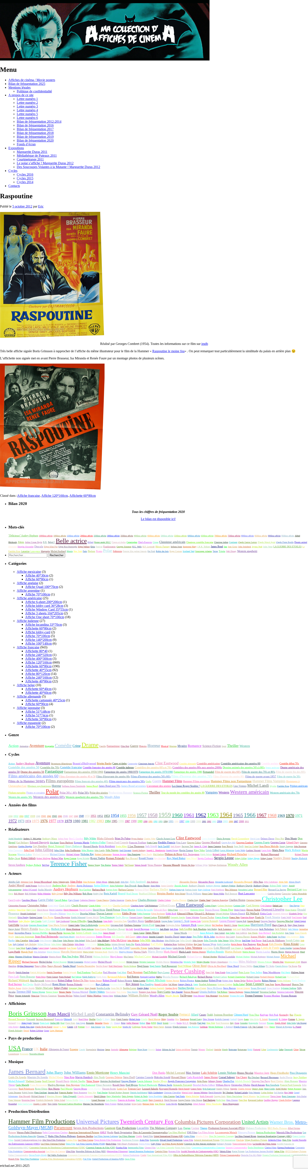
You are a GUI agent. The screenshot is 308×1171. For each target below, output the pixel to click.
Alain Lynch (26, 1023)
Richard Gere (280, 977)
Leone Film (188, 1140)
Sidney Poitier (61, 988)
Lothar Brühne (267, 1092)
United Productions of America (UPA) (108, 1159)
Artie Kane (202, 1081)
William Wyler (201, 865)
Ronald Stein (119, 1085)
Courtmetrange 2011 (30, 159)
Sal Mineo (172, 984)
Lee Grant (71, 948)
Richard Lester (254, 854)
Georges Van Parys (261, 1081)
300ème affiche (113, 536)
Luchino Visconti (253, 850)
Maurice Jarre (261, 1072)
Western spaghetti (247, 551)
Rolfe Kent (220, 1100)
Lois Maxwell (222, 947)
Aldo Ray (124, 882)
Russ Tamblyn (147, 984)
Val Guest (129, 865)
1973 (21, 821)
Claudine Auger (137, 905)
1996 (176, 821)
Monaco (201, 1049)
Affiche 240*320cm (38, 655)
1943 (54, 816)
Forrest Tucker (207, 917)
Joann (246, 1019)
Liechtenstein (272, 1049)
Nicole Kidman (129, 966)
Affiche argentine (28, 590)
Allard (194, 1014)
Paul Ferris (180, 1096)
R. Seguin (300, 1019)
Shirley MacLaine (44, 988)
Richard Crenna (252, 977)
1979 (68, 821)
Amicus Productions (266, 1132)
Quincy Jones (257, 1089)
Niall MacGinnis (116, 966)
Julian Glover (44, 944)
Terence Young (94, 865)
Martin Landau (263, 951)
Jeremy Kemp (186, 937)
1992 (155, 821)
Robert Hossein (125, 980)
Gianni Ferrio (196, 1089)
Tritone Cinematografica (230, 1155)
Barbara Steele (191, 889)
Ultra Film (70, 1151)
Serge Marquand (283, 984)
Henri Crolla (269, 1089)
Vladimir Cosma (33, 1081)
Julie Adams (56, 944)
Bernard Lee (294, 889)
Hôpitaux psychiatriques (39, 786)
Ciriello (144, 1019)
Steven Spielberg (16, 864)
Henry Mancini (120, 1072)
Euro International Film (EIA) (159, 1155)
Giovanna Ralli (117, 925)
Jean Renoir (227, 846)
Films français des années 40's (91, 781)
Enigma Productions (286, 1147)
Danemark (288, 1049)
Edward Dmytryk (39, 842)
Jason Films (130, 1159)
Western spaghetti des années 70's (85, 797)
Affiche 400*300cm (38, 658)
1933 (21, 816)
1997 (181, 821)
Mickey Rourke (203, 962)
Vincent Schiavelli (22, 996)
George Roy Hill (228, 842)
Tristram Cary (134, 1089)
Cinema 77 (42, 1136)
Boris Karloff (110, 893)
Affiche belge (26, 685)
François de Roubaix (126, 1100)
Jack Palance (281, 929)
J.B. (111, 1023)
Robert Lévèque (36, 1030)
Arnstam (168, 1027)
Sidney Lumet (266, 858)
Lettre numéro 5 (27, 114)
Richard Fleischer (237, 854)
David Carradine (56, 910)
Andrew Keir (59, 885)
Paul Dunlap (102, 1092)
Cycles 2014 (25, 182)
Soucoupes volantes (203, 551)
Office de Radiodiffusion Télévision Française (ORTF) (196, 1155)
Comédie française (71, 767)
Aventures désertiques (61, 763)
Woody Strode (172, 995)
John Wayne (235, 940)
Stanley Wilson (222, 1089)
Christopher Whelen (240, 1085)
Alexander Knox (206, 882)
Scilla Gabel (239, 984)
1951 (93, 815)
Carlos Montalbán (299, 893)
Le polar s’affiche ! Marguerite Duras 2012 (45, 163)
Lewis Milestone (227, 850)
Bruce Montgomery (231, 1104)
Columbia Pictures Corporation (208, 1122)
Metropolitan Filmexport (117, 1151)
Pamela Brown (281, 966)
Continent (233, 542)
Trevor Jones (275, 1096)
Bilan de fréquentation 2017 (35, 129)
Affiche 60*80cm (36, 579)
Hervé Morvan (154, 1019)
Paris (85, 551)
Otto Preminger (133, 854)
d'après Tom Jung (27, 1027)
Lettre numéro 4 (27, 110)
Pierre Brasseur (27, 976)
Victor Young (92, 1081)
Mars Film (286, 1140)
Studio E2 (127, 1027)
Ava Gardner (85, 889)
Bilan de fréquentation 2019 (35, 136)
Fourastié (30, 1019)
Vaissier (35, 1023)
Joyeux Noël (257, 546)
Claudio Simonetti (85, 1096)
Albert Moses (101, 882)
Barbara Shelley (159, 889)
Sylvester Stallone (288, 988)
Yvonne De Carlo (237, 996)
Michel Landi (258, 785)
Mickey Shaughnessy (219, 962)
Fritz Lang (181, 842)
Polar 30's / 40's (68, 792)
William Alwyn (223, 1085)
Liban (263, 1049)
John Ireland (80, 940)
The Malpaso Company (163, 1128)
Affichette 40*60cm (38, 692)
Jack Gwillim (185, 929)
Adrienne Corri (27, 882)
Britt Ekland (180, 893)
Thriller (233, 746)
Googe (240, 1019)
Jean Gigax (80, 1023)
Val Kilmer (222, 992)
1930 (10, 816)
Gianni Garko (74, 925)
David (159, 1023)
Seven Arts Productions (88, 1128)
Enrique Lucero (36, 917)
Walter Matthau (94, 995)
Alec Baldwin (152, 882)
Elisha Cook (266, 913)
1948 (76, 816)
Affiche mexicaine (29, 571)
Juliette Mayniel (118, 944)
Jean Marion (160, 1104)
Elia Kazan (54, 842)
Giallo (148, 781)
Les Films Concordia (165, 1147)
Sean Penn (269, 984)
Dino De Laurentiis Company (221, 1136)
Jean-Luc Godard (252, 846)
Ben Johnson (231, 889)
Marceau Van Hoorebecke (93, 1104)
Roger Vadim (97, 858)
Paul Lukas (97, 972)
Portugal (256, 1049)
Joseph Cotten (293, 940)
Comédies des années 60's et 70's (153, 767)
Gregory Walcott (204, 925)
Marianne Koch (100, 952)
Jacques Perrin (55, 933)
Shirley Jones (14, 988)
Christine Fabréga (253, 900)
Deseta (106, 1023)
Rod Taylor (28, 984)
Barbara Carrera (126, 889)
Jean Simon (96, 1027)
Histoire (143, 746)
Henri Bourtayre (80, 1092)
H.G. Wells (137, 546)
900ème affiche (274, 536)
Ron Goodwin (272, 1085)
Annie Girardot (167, 885)
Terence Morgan (38, 992)
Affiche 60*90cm (36, 704)
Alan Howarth (24, 1096)
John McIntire (133, 940)
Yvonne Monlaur (272, 995)
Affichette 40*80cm (38, 681)
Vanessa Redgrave (235, 992)
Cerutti (70, 1027)
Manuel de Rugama (284, 1027)
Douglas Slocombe (26, 546)
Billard (90, 542)
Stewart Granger (243, 988)
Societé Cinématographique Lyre (27, 1140)
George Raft (241, 921)
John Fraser (57, 940)
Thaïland (209, 1049)
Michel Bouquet (60, 962)
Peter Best (243, 1100)
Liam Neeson (166, 948)
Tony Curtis (164, 991)
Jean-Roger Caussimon (85, 937)
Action (13, 746)
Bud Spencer (231, 893)
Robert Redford (201, 980)
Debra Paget (173, 910)
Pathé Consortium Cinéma (55, 1132)
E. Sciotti (264, 1019)
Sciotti (165, 1023)
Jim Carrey (230, 937)
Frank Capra (152, 842)
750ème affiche (234, 536)
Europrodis (154, 1140)
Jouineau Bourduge (223, 1014)
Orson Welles (246, 966)
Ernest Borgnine (62, 917)
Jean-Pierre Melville (269, 846)
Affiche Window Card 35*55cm (46, 609)
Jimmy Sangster (286, 846)
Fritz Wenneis (254, 1092)
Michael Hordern (210, 956)
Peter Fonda (220, 972)
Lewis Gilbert (212, 850)
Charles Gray (192, 900)
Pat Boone (293, 966)
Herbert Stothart (124, 1104)
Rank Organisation (123, 1132)
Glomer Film (150, 1147)
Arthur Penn (63, 838)
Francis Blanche (222, 917)
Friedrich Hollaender (44, 1100)
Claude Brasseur (79, 905)
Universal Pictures (97, 1121)
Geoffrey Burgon (271, 1100)
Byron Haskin (137, 838)
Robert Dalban (65, 980)
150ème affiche (73, 536)
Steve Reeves (229, 988)
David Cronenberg (240, 838)
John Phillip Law (172, 940)
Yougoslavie (91, 1049)
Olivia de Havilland (216, 966)
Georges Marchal (285, 921)
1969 (281, 816)
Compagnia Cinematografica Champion (208, 1147)
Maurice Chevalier (40, 956)
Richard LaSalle (241, 1092)
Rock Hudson (298, 980)
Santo (195, 984)
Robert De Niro (81, 980)
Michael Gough (177, 956)
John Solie (291, 1023)
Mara (148, 1023)
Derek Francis (240, 910)
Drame (90, 744)
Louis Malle (240, 850)
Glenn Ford (148, 925)
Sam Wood (191, 858)
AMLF (103, 1132)
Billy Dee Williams (73, 893)
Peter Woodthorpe (271, 972)
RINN (153, 1023)
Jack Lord (237, 929)
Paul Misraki (67, 1089)
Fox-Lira (240, 1140)
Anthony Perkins (228, 885)
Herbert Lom (58, 928)
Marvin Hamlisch (84, 1077)
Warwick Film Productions (289, 1132)
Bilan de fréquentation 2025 (26, 83)
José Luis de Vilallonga (274, 940)
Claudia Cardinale (121, 905)
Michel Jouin (134, 1019)
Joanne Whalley (258, 936)
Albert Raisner (199, 1104)
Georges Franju (262, 842)
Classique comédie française (199, 542)
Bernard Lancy (196, 1019)
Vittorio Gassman (48, 995)
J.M (75, 1027)
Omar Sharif (233, 966)
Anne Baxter (143, 885)
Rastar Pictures (238, 1151)
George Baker (167, 921)
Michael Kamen (37, 1096)
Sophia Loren (129, 988)
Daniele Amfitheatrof (139, 1092)
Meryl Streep (116, 956)
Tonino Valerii (118, 865)
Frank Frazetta (122, 1019)
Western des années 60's (49, 797)
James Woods (180, 933)
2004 (219, 821)
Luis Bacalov (111, 1100)
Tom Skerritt (132, 992)
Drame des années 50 (32, 771)
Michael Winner (73, 854)
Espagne (74, 1049)
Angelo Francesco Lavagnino (182, 1081)
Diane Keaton (290, 910)
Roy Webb (288, 1092)
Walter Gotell (79, 995)
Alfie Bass (258, 882)
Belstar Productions (131, 1155)
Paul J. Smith (142, 1100)
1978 (60, 821)
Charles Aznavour (117, 900)
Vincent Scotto (109, 1089)
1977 (52, 821)
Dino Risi (279, 838)
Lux (180, 1128)
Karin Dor (130, 944)
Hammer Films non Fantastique (231, 781)
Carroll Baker (60, 900)
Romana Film (174, 1151)
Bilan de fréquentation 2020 (35, 140)
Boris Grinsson (27, 1013)
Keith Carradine (223, 944)
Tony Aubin (52, 1104)
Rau (291, 1014)
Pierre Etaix (70, 1023)
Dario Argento (223, 838)
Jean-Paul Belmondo (46, 936)
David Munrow (249, 1096)
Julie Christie (68, 944)
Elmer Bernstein (104, 1085)
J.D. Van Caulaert (255, 1027)
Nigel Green (143, 966)
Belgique (133, 1049)
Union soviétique (183, 1049)
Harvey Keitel (14, 929)
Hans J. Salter (85, 1100)
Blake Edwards (105, 838)
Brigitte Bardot (104, 763)
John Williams (75, 1072)
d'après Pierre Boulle (285, 542)
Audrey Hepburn (25, 763)
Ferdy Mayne (122, 917)
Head (62, 1023)
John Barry (54, 1072)
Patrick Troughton (54, 972)
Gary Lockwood (63, 921)
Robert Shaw (227, 980)
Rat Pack (151, 551)
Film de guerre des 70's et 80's (258, 771)
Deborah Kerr (160, 909)
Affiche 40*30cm (36, 575)
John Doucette (46, 940)
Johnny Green (215, 1081)
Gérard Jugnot (300, 921)
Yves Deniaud (199, 996)
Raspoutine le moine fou (168, 351)
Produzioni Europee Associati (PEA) (226, 1128)
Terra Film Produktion (29, 1159)
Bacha (179, 1023)
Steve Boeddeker (156, 1096)
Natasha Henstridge (85, 966)
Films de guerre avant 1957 (260, 776)
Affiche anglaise (27, 583)
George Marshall (211, 842)
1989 (139, 821)
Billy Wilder (90, 838)
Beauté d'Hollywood (84, 763)
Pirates (99, 551)
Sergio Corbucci (205, 858)
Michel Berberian (215, 1027)
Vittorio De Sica (187, 865)
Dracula (38, 546)
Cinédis (139, 1136)
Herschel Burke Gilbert (204, 1085)
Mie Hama (233, 962)
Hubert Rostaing (295, 1089)
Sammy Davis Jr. (185, 984)
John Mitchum (157, 940)
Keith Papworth (206, 1096)
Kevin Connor (186, 850)
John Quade (186, 940)
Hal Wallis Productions (57, 1155)
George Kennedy (210, 921)
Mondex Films (202, 1136)
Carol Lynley (14, 900)
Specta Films (144, 1144)
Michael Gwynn (194, 956)
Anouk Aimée (181, 885)
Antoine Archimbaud (110, 1081)
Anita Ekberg (101, 885)
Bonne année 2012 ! (102, 542)
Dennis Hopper (212, 909)
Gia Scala (24, 925)
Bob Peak (273, 1014)
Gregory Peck (189, 925)
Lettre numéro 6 (27, 118)
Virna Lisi (35, 996)
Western (244, 746)
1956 (131, 815)
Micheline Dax (176, 962)
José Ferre (246, 940)
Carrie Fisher (46, 900)
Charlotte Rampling (219, 900)
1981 (84, 821)
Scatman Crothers (224, 984)
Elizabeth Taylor (296, 913)
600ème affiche (194, 536)
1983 (100, 821)
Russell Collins (161, 984)
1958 (153, 815)
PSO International (228, 1140)
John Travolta (210, 940)
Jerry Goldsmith (141, 1072)
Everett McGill (92, 917)
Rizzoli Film (13, 1159)
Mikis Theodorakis (214, 1104)
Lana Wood (20, 948)
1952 (100, 815)
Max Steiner (193, 1072)
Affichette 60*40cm (38, 689)
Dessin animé (300, 542)
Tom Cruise (121, 992)
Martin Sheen (277, 951)
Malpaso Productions (256, 1128)
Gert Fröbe (13, 925)
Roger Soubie (168, 1014)
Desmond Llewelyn (272, 909)
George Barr (117, 1027)
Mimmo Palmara (265, 962)
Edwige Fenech (237, 913)
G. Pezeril (297, 1027)
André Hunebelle (15, 838)
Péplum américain (299, 786)
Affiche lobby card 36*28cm (44, 605)
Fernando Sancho (178, 917)
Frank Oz (259, 917)
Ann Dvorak (130, 885)
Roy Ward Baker (176, 858)
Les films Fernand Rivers (245, 1136)
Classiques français (146, 763)
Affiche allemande (29, 696)
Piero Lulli (13, 976)
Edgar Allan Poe (51, 546)
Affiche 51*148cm (37, 711)
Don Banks (158, 1072)
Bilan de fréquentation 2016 (35, 125)
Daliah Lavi (277, 905)
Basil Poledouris (26, 1089)
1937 (26, 816)
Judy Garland (18, 944)
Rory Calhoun (102, 984)
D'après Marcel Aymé (266, 542)
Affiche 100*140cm (38, 643)
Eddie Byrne (129, 913)
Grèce (281, 1049)
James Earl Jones (124, 932)
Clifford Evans (167, 905)
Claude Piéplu (95, 905)
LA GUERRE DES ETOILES (287, 546)
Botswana (233, 1049)
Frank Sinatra (272, 917)
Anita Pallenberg (117, 885)
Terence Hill (23, 991)
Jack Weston (293, 929)
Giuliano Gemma (132, 925)
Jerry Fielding (300, 1077)
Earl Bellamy (22, 842)
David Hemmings (70, 910)
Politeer (81, 1027)
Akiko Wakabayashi (61, 882)
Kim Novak (262, 944)
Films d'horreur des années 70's (191, 776)
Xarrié (75, 1019)
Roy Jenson (132, 984)
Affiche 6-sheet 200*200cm (43, 602)
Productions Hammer (120, 792)
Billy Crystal (57, 893)
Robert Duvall (110, 980)
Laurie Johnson (144, 1081)
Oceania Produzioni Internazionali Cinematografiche (284, 1155)
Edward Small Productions (171, 1140)
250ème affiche (100, 536)
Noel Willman (185, 966)
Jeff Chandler (118, 936)
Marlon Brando (215, 951)
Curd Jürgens (253, 905)
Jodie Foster (272, 937)
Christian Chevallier (172, 1092)
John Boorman (300, 846)
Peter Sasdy (146, 854)
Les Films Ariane (206, 1132)
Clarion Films (271, 1147)
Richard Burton (205, 976)
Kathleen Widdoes (185, 944)
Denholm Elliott (197, 910)
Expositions (16, 148)
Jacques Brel (53, 1092)
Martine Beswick (292, 952)
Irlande (225, 1049)
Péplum (91, 551)
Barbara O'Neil (142, 889)
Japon (107, 1049)
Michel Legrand (175, 1072)
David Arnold (184, 1089)
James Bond (217, 546)
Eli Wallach (252, 913)
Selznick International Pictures (207, 1140)
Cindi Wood (53, 905)
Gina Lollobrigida (89, 925)
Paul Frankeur (84, 972)
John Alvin (254, 1019)
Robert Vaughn (253, 980)
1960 (177, 815)
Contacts (14, 186)
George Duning (128, 1081)
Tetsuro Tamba (65, 992)
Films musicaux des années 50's (127, 781)
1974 (28, 821)
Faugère (172, 1023)
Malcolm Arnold (162, 1077)
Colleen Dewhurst (225, 905)
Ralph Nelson (206, 854)
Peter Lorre (244, 972)
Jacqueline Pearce (22, 933)
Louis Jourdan (286, 948)
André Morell (16, 885)
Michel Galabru (90, 962)
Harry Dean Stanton (296, 925)
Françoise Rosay (247, 917)
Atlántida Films (274, 1140)
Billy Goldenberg (155, 1092)
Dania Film (70, 1144)
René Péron (83, 1019)
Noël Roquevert (169, 966)
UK (36, 1049)
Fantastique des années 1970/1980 (156, 771)
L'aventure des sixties (159, 786)
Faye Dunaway (107, 917)
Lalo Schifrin (209, 1072)
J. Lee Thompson (136, 846)
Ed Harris (117, 913)
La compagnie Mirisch (226, 1132)
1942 (49, 816)
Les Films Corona (85, 1140)
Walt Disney (231, 551)
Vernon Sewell (141, 865)
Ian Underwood (263, 1096)
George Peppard (227, 921)
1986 (121, 821)
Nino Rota (69, 1077)
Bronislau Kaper (28, 1100)
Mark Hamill (171, 951)
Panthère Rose (283, 786)
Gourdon (170, 1019)
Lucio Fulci (266, 850)
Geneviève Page (120, 921)
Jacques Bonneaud (45, 1019)
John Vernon (223, 940)
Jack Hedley (212, 929)
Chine (296, 1049)
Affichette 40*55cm (38, 670)
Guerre (134, 746)
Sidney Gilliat (241, 858)
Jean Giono (232, 546)
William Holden (138, 995)
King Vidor (199, 850)
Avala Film (144, 1140)
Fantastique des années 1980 (188, 771)
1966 (250, 815)
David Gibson (100, 1096)
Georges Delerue (114, 1077)
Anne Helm (155, 885)
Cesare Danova (102, 900)
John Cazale (34, 940)
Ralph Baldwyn (89, 977)
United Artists (255, 1122)
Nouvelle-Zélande (36, 1054)
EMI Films (192, 1132)
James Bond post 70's (109, 786)
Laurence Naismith (58, 948)
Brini (123, 1023)
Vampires (211, 792)
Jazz (225, 546)
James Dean (97, 933)
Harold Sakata (244, 925)
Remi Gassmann (289, 1096)
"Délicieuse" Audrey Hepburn (23, 535)
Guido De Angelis (17, 1077)
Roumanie (24, 1054)
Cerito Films (189, 1136)
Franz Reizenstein (38, 1085)
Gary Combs (36, 921)
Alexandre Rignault (243, 882)
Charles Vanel (205, 900)
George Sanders (268, 921)
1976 (44, 821)
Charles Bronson (147, 900)
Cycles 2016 (25, 174)
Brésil (249, 1049)
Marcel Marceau (53, 952)
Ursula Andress (207, 991)
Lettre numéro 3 (27, 106)
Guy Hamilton (40, 846)
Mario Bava (278, 850)
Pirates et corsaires (35, 792)
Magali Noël (27, 951)
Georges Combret (244, 842)
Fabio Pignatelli (69, 1096)
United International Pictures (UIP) (168, 1136)
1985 (114, 821)
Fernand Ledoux (150, 917)
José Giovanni (125, 850)
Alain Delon (76, 881)
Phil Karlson (158, 854)
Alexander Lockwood (224, 882)
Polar (107, 550)
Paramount (63, 1127)
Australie (114, 1049)
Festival (99, 546)
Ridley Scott (14, 858)
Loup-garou (35, 551)
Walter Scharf (59, 1100)
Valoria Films (225, 1151)
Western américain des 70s (285, 792)
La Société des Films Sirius (264, 1144)
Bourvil (122, 893)
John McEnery (103, 940)
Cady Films (156, 1144)
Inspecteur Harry (190, 546)
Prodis (110, 1132)
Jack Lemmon (225, 929)
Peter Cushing (187, 971)
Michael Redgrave (258, 956)
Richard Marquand (270, 854)
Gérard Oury (292, 842)
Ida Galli (129, 929)
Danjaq (186, 1128)
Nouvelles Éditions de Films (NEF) (91, 1151)
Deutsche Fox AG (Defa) (251, 1155)
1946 (65, 816)
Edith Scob (171, 913)
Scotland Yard (188, 551)
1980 (76, 821)
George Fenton (184, 1100)
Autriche (217, 1049)
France (27, 1049)
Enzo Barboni (66, 842)
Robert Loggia (139, 980)
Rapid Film (148, 1136)
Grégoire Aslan (173, 925)
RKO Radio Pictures (277, 1128)
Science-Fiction (211, 746)
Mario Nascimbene (234, 1096)
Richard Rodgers (185, 1104)
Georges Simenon (123, 546)
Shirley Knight (28, 988)
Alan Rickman (89, 882)
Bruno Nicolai (245, 1072)
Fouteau (291, 1019)
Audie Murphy (45, 889)
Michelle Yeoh (190, 962)
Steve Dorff (129, 1077)
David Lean (255, 838)
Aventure (36, 745)
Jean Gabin (230, 933)
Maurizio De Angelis (37, 1077)
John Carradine (22, 940)
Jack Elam (174, 929)
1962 (200, 815)
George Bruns (80, 1089)
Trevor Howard (191, 992)
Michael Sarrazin (30, 962)
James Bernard (26, 1071)
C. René (63, 1027)
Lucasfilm (143, 1128)
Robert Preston (187, 980)
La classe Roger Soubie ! (186, 785)
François (59, 1019)
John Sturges (112, 850)
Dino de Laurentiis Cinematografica (150, 1132)
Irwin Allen (121, 846)
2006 (231, 821)
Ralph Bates (101, 977)
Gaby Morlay (24, 921)
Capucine (286, 893)
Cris (103, 1027)
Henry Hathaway (73, 846)
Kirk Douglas (276, 944)
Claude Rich (106, 905)
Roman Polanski (115, 858)
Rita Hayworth (37, 980)
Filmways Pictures (246, 1132)
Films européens (60, 780)
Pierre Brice (41, 977)
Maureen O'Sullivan (23, 956)
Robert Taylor (240, 980)
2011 (247, 821)
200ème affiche (86, 536)
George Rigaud (253, 921)
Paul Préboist (150, 972)
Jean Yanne (289, 933)
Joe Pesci (282, 937)
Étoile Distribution (256, 1147)
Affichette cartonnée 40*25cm (45, 700)
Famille (102, 746)
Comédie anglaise (270, 763)
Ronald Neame (146, 858)
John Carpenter (15, 850)
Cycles (12, 170)
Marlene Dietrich (199, 952)
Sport (224, 746)
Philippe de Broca (173, 854)
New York (78, 551)
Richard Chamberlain (237, 977)
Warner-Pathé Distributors (29, 1132)
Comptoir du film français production (200, 1144)
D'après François (240, 1027)
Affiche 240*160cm (38, 677)
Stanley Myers (160, 1081)
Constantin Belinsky (113, 1014)
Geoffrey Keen (136, 921)
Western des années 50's (20, 797)
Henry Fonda (29, 928)
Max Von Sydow (70, 956)
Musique (173, 746)
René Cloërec (277, 1081)
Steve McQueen (214, 988)
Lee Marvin (96, 948)
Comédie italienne (125, 767)
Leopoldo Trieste (139, 948)
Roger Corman (176, 551)
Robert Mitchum (156, 980)
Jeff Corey (131, 936)
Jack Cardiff (164, 846)
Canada (82, 1049)
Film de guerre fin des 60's (290, 771)
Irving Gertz (137, 1104)
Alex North (99, 1077)
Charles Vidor (149, 838)
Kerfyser (264, 1014)
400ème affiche (140, 536)
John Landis (99, 850)
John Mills (145, 940)
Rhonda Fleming (171, 976)
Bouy (87, 1027)
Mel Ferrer (86, 956)
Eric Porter (48, 917)
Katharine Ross (170, 944)
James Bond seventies (133, 786)
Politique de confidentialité (34, 91)
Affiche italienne (28, 621)
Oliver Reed (199, 965)
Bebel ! (51, 542)
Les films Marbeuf (177, 1132)
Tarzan (215, 551)
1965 (238, 815)
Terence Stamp (52, 992)
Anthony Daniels (197, 885)
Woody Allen (112, 797)
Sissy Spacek (90, 988)
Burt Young (261, 893)
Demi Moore (184, 910)
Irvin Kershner (107, 846)
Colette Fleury (210, 905)
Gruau (46, 1030)
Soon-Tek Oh (116, 988)
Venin (113, 1019)
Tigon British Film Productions (107, 1140)
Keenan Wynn (209, 944)
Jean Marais (253, 933)
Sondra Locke (103, 988)
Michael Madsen (243, 956)
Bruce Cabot (207, 893)
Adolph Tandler (77, 1081)
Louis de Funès (270, 947)
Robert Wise (57, 858)
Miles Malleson (248, 961)
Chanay (117, 1023)
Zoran (236, 1023)
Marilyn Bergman (56, 1085)
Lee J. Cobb (84, 947)
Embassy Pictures (224, 1144)
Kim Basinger (249, 944)
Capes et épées (119, 542)
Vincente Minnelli (171, 865)
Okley (163, 1019)
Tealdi (210, 1014)
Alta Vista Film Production (53, 1140)
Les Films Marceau (127, 1136)
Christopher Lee (282, 898)
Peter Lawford (232, 972)
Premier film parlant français (135, 551)
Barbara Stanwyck (176, 889)
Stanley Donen (282, 858)
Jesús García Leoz (25, 1104)
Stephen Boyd (171, 988)
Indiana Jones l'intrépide (73, 786)
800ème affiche (247, 536)
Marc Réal (210, 1023)
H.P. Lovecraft (148, 546)
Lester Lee (122, 1089)
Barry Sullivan (204, 889)
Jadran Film (279, 1151)
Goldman (204, 1027)
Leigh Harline (94, 1089)
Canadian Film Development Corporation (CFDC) (61, 1159)
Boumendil (273, 1019)
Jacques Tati (187, 846)
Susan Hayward (258, 988)
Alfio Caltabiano (271, 882)
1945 (60, 816)
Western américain (249, 792)
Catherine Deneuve (88, 900)
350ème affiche (126, 536)
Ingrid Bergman (141, 929)
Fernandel (208, 771)
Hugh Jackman (87, 929)
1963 (213, 815)
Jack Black (164, 929)
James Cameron (214, 846)
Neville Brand (102, 966)
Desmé (26, 1030)
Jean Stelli (239, 846)
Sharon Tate (297, 984)
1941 (43, 816)
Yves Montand (212, 996)
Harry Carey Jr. (279, 925)
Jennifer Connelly (156, 937)
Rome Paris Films (183, 1147)
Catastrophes (132, 542)
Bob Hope (87, 893)
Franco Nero (234, 917)
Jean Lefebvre (241, 933)
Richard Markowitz (148, 1085)
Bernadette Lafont (245, 889)
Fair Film (87, 1159)
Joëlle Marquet (132, 1023)
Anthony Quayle (244, 885)
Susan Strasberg (273, 988)
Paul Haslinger (209, 1100)
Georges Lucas (277, 842)
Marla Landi (185, 951)
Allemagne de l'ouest (58, 1049)
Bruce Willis (219, 893)
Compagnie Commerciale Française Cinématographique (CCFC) (95, 1155)
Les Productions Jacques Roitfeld (259, 1151)
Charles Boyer (131, 900)
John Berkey (13, 1027)
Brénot (142, 1023)
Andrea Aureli (44, 885)
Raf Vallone (77, 977)
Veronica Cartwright (285, 992)
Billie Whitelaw (44, 893)
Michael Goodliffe (159, 956)
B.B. (45, 542)
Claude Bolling (285, 1100)
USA (14, 1048)
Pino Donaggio (298, 1072)
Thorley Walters (97, 991)
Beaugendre (253, 1023)
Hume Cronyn (100, 929)
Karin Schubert (142, 944)
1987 (127, 821)
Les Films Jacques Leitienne (106, 1136)
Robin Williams (284, 980)
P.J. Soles (270, 966)
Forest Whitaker (192, 917)
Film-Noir (125, 746)
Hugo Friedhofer (279, 1072)
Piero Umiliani (40, 1092)
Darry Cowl (31, 910)
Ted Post (45, 865)
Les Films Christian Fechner (53, 1144)
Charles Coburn (164, 900)
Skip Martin (54, 1089)
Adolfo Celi (14, 882)
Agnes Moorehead (43, 882)
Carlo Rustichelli (195, 1077)
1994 (165, 821)
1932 (15, 816)
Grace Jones (160, 925)
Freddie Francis (166, 842)
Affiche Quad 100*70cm (41, 587)
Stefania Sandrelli (157, 988)
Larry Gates (32, 948)
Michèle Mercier (163, 962)
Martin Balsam (233, 951)
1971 (299, 816)
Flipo (266, 1027)
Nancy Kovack (54, 966)
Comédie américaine (208, 763)
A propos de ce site (21, 95)
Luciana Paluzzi (299, 948)
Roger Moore (59, 984)
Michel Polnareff (16, 1081)
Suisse (158, 1049)
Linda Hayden (178, 948)
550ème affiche (180, 536)
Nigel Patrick (155, 966)
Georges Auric (220, 1096)
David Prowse (113, 909)
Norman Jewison (120, 854)
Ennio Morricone (98, 1072)
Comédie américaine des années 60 (240, 763)
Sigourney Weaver (76, 988)
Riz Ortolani (254, 1077)
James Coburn (84, 932)
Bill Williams (31, 893)
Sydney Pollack (33, 865)
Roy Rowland (160, 858)
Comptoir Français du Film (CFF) (100, 1147)
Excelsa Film (121, 1147)
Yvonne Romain (289, 995)
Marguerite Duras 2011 (32, 152)
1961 (189, 815)
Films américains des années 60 (33, 776)
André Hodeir (281, 1089)
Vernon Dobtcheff (251, 992)
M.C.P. (185, 1023)
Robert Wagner (269, 980)
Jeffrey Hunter (142, 937)
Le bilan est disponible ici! (158, 519)
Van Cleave (241, 1077)
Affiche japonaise (28, 708)
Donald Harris (62, 1081)
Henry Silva (44, 929)
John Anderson (292, 937)
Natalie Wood (69, 966)
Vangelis (233, 1089)
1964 (226, 814)
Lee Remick (107, 948)
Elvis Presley (23, 917)
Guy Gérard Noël (144, 1014)
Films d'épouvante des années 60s (113, 776)
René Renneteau (222, 1023)
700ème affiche (220, 536)
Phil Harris (285, 972)
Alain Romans (291, 1081)
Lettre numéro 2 (27, 102)
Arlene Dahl (275, 885)
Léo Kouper (302, 1023)
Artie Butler (301, 1096)
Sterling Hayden (186, 988)
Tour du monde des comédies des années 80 (182, 792)
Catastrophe (132, 763)
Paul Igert (201, 1023)
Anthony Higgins (213, 885)
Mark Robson (293, 850)
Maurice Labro (24, 854)
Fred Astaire (297, 917)
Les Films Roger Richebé (172, 1144)
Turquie (194, 1049)
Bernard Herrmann (269, 1077)
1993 (160, 821)
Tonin (108, 1027)
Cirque (155, 542)
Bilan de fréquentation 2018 (35, 133)
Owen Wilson (259, 966)
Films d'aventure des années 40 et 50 (77, 776)
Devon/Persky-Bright (38, 1155)
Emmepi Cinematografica (236, 1147)
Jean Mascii (58, 1014)
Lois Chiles (208, 948)
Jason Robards (207, 933)
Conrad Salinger (227, 1077)
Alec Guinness (169, 881)
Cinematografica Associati (34, 1151)
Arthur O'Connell (29, 889)
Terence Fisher (68, 863)
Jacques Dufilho (40, 933)
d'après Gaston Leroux (247, 542)
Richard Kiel (293, 976)
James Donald (109, 933)
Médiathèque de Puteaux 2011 (37, 155)
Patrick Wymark (69, 972)
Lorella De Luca (252, 948)
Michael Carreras (41, 854)
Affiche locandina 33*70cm (43, 624)
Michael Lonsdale (226, 956)
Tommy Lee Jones (147, 992)
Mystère (182, 746)
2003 (214, 821)
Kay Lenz (198, 944)
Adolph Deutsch (243, 1081)
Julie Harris (79, 944)
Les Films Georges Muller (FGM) (90, 1144)
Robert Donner (95, 980)
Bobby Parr (98, 893)
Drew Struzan (208, 1019)
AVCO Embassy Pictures (295, 1151)
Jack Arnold (151, 846)
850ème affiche (261, 536)
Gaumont (110, 1128)
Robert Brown (51, 980)
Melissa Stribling (101, 956)
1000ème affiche (46, 536)
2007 (236, 821)
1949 (81, 816)
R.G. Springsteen (191, 854)
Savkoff (233, 1019)
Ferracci (184, 1014)
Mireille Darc (278, 962)
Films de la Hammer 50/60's (26, 781)
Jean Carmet (220, 933)
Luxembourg (13, 1054)
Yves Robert (224, 996)
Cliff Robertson (151, 905)
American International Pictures (84, 1132)
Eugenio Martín (81, 842)
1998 (187, 821)
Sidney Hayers (253, 858)
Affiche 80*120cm (37, 674)
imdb (204, 344)
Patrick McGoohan (38, 972)
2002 (209, 821)
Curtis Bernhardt (209, 838)
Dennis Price (226, 909)
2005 (225, 821)
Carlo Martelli (22, 1085)
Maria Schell (88, 952)
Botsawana (242, 1049)
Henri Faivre (158, 1027)
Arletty (285, 885)
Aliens (21, 542)
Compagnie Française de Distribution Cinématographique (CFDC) (57, 1147)
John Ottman (196, 1100)
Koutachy (284, 1014)
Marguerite (45, 551)
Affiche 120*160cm (54, 495)
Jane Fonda (193, 932)
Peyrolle (193, 1023)
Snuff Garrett (48, 1081)
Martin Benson (248, 952)
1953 (107, 815)
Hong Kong (142, 1049)
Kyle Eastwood (209, 1089)
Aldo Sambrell (137, 881)
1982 (92, 821)
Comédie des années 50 (23, 767)
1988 (134, 821)
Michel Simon (132, 962)
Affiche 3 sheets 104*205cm (44, 613)
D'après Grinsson (180, 1027)
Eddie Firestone (143, 913)
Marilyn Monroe (126, 952)
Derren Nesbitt (253, 909)
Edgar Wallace (84, 546)
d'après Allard (280, 1023)
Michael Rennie (273, 956)
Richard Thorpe (301, 854)
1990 (145, 821)
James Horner (211, 1077)
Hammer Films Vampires (268, 781)
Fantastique (113, 746)
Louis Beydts (171, 1104)
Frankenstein (109, 546)
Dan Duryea (294, 905)
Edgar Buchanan (158, 913)
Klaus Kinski (291, 944)
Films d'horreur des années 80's (229, 776)
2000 (198, 821)
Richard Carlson (219, 854)
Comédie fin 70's (49, 767)
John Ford (29, 850)
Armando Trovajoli (182, 1085)
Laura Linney (43, 948)
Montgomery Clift (292, 962)
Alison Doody (295, 882)
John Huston (88, 850)
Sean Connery (255, 984)
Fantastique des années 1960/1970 (121, 771)
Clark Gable (65, 905)
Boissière (90, 1023)
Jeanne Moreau (103, 936)
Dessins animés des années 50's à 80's (244, 767)
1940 (38, 816)
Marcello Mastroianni (71, 951)
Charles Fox (228, 1081)
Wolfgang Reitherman (217, 865)
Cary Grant (73, 900)
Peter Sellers (256, 972)
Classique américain (172, 542)
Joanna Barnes (243, 936)
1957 (142, 815)
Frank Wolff (286, 917)
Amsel (56, 1027)
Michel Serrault (119, 962)
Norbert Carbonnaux (103, 854)
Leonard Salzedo (150, 1089)
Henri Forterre (110, 1104)
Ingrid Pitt (154, 929)
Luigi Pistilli (14, 951)
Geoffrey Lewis (152, 921)
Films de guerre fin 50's (288, 776)
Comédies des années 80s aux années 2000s (197, 767)
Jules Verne (268, 546)
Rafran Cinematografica (18, 1155)
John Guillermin (73, 850)
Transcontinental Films (242, 1144)
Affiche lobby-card (37, 632)
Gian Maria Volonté (57, 925)
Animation (23, 746)
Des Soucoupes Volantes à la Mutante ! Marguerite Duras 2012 (58, 167)
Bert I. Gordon (76, 838)
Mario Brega (155, 951)
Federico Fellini (98, 842)
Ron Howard (132, 858)
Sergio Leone (224, 858)
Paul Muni (121, 972)
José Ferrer (256, 940)
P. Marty (106, 1019)
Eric (41, 206)
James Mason (152, 932)
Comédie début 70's (289, 763)
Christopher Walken (37, 905)
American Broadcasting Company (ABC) (274, 1136)
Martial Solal (187, 1092)
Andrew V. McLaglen (32, 838)
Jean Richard (265, 933)
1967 (261, 815)
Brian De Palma (123, 838)
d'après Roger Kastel (43, 1027)
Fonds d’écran (26, 144)
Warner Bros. (281, 1122)
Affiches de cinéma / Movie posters (31, 80)
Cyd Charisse (266, 905)
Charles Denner (179, 900)
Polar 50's (83, 792)
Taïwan (302, 1049)
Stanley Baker (143, 988)
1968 (272, 815)
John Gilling (44, 850)
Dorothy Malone (58, 913)
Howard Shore (178, 1077)
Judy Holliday (31, 944)
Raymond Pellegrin (116, 976)
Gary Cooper (48, 921)
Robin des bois (162, 551)
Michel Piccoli (105, 962)
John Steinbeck (244, 546)
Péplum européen (17, 792)
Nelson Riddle (72, 1100)
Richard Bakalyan (188, 976)
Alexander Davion (188, 882)
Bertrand (262, 1023)
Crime (76, 746)
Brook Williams (193, 893)
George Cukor (194, 842)
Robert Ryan (215, 980)
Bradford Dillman (147, 893)
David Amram (258, 1085)
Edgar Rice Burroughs (67, 546)
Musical (164, 746)
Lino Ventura (239, 786)
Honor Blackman (73, 929)
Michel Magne (56, 1077)
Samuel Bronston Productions (141, 1151)
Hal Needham (217, 925)
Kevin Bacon (236, 944)
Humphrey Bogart (116, 929)
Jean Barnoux (193, 1027)
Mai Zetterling (40, 952)
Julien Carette (91, 944)
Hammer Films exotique (196, 781)
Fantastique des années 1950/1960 (83, 771)
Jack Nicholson (266, 929)
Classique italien (221, 542)
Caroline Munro (29, 900)
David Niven (99, 909)
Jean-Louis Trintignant (24, 937)
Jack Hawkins (199, 929)
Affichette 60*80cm (82, 495)
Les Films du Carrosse (55, 1151)
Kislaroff (12, 1023)
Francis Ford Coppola (117, 842)
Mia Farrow (128, 956)
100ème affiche (59, 536)
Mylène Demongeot (25, 966)
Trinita (222, 551)
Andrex (71, 885)
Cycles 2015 (25, 178)
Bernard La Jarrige (277, 889)
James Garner (139, 933)
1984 (108, 821)
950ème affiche (287, 536)
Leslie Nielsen (154, 948)
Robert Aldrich (28, 858)
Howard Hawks (90, 846)
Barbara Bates (112, 889)
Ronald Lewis (89, 984)
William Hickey (120, 996)
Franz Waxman (14, 1100)
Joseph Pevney (172, 850)
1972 (12, 820)
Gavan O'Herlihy (78, 921)
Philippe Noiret (297, 972)
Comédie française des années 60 (99, 767)
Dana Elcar (21, 910)
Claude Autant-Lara (165, 838)
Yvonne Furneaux (254, 995)
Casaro (202, 1014)
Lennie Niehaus (227, 1072)
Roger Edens (41, 1089)
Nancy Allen (41, 966)
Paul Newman (135, 972)
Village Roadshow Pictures (256, 1140)
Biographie (49, 746)
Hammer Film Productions (41, 1121)
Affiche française (28, 495)
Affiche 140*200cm (38, 639)
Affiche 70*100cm (37, 594)
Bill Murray (19, 893)
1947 (71, 816)
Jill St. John (209, 936)
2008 (241, 821)
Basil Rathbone (217, 889)
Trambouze (184, 1019)
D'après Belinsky (15, 1030)
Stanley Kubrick (299, 858)
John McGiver (118, 940)
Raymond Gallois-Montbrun (70, 1104)
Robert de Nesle (141, 1096)
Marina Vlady (140, 951)
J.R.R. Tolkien (203, 546)
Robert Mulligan (43, 858)
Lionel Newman (98, 1100)
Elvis (93, 546)
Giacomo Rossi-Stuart (38, 925)
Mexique (100, 1049)
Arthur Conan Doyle (33, 542)
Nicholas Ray (87, 854)
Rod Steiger (15, 984)
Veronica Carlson (268, 992)
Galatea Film (71, 1140)
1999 (192, 821)
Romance (195, 746)
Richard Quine (287, 854)
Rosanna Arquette (117, 984)
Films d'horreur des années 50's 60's (151, 776)
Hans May (92, 1092)
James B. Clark (200, 846)
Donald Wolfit (43, 913)
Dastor (272, 1027)
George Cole (195, 921)
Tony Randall (177, 992)
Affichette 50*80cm (38, 719)
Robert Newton (172, 980)
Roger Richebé (83, 858)
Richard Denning (267, 977)
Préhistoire (117, 551)
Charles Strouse (244, 1089)
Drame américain (272, 767)
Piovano (270, 1023)
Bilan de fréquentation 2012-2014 (39, 121)
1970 (290, 815)
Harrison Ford (261, 925)
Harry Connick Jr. (156, 1100)
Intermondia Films (136, 1147)
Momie (70, 551)
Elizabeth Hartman (280, 913)
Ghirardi (68, 1019)
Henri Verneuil (56, 846)
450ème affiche (153, 536)
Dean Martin (128, 909)
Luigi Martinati (56, 1030)
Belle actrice (71, 540)
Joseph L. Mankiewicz (155, 850)
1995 (170, 821)
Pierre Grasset (52, 977)
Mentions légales (19, 87)
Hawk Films (111, 1144)
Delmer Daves (267, 838)
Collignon (136, 1027)
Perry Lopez (164, 972)
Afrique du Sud (168, 1049)
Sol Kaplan (278, 1092)
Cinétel (143, 1155)
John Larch (91, 940)
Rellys (159, 977)
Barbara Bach (98, 889)
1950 (87, 816)
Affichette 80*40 (36, 651)
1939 (32, 816)
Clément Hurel (241, 1014)
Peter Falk (210, 972)
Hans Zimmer (232, 1100)
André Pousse (31, 885)
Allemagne (123, 1049)
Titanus (203, 1128)
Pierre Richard (65, 977)
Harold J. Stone (230, 925)
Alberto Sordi (114, 882)
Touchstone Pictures (130, 1140)
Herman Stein (148, 1104)
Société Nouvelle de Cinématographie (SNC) (200, 1151)
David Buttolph (215, 1092)
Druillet (92, 1019)
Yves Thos (254, 1014)
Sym (19, 1023)
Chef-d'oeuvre (145, 542)
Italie (44, 1049)
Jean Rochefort (278, 933)
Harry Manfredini (113, 1096)
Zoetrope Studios (85, 1136)
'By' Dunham (228, 1092)
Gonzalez (244, 1023)
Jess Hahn (198, 936)
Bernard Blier (260, 889)
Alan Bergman (73, 1085)
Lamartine (25, 551)
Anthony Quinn (261, 885)
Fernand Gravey (136, 917)
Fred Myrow (132, 1085)
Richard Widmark (18, 980)
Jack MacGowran (250, 929)
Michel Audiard (58, 551)
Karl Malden (157, 944)
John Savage (198, 940)
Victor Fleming (155, 865)
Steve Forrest (200, 988)
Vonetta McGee (65, 995)
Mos (177, 1019)
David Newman (170, 1100)
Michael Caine (142, 956)
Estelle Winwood (78, 917)
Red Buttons (133, 976)
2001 (204, 821)
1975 (35, 821)
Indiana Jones (176, 546)
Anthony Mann (49, 838)
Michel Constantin (75, 962)
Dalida (286, 905)
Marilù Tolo (113, 952)
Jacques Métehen (201, 1092)
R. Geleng (283, 1019)
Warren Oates (107, 996)
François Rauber (66, 1092)
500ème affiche (167, 536)
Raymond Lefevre (255, 1100)
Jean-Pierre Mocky (67, 937)
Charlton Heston (237, 900)
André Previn (286, 1077)
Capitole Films (161, 1151)
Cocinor (195, 1128)
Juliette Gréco (104, 944)
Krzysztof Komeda (168, 1089)
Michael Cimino (57, 854)
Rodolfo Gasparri (222, 1019)
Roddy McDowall (43, 984)
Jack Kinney (176, 846)
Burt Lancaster (246, 893)
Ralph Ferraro (28, 1092)
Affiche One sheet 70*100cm (44, 617)
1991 (150, 821)
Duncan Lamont (105, 913)
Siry (232, 1023)
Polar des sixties (99, 792)
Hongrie (151, 1049)
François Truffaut (137, 842)
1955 (123, 815)
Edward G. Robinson (204, 913)
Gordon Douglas (25, 846)
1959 (164, 814)
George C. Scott (181, 921)
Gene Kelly (108, 921)
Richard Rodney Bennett (119, 1092)
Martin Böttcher (192, 1096)
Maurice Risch (55, 956)
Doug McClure (73, 913)
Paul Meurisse (109, 972)
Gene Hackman (95, 921)
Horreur (154, 745)
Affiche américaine (29, 598)
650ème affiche (207, 536)
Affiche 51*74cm (36, 715)
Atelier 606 (55, 1023)
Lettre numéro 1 (27, 99)
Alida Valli (283, 882)
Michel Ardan (45, 962)
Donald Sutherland (28, 913)
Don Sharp (291, 838)
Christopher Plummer (17, 905)
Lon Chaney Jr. (237, 948)
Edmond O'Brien (185, 913)
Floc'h (99, 1019)
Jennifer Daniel (172, 936)
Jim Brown (220, 937)
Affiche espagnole (29, 723)
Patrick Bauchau (22, 972)
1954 (115, 815)
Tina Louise (111, 992)
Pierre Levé (44, 1023)
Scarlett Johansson (208, 984)
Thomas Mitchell (80, 992)
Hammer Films (172, 781)
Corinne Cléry (239, 905)
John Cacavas (169, 1096)
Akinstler (98, 1023)
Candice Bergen (274, 893)
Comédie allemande (187, 763)
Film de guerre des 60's (228, 771)
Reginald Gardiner (147, 977)
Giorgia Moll (104, 925)
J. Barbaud (228, 1027)
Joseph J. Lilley (40, 1104)
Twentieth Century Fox (147, 1121)
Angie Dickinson (84, 885)
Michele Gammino (147, 962)
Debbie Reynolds (144, 909)
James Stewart (166, 933)
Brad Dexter (132, 893)
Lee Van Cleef (121, 947)
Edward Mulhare (222, 913)
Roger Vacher (147, 1027)
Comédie (63, 745)
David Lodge (85, 909)
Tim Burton (106, 865)
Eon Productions (126, 1128)
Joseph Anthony (139, 850)
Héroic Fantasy (162, 546)
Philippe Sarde (165, 1085)
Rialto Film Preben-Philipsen (62, 1136)
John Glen (59, 850)
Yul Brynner (186, 995)
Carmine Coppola (144, 1077)
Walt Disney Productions (127, 1144)
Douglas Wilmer (88, 913)
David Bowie (42, 910)
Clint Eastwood (167, 763)
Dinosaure (12, 546)
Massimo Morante (54, 1096)
